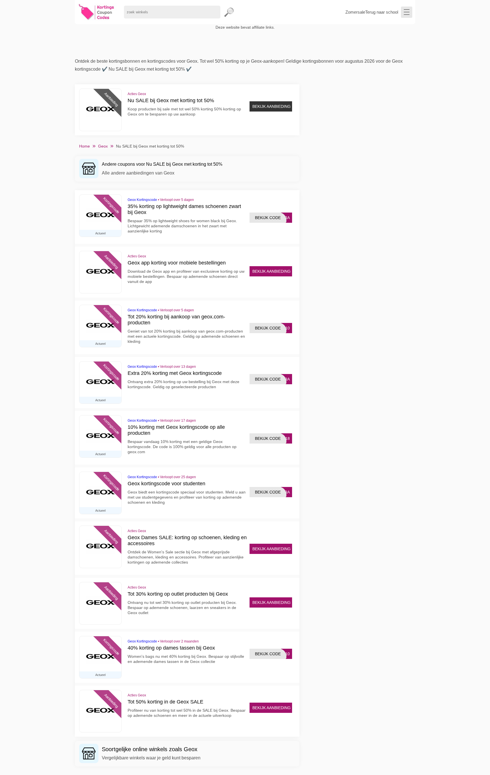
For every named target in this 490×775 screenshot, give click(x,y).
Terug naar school (381, 12)
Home (84, 146)
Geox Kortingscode (142, 200)
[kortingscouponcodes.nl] (96, 12)
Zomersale (355, 12)
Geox (103, 146)
